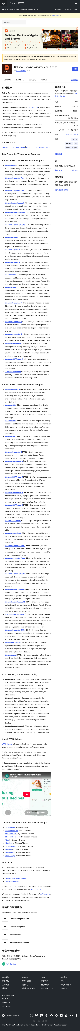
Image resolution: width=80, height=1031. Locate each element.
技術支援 (74, 80)
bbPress (6, 1002)
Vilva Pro (8, 843)
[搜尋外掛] (24, 22)
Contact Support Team (40, 147)
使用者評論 (20, 80)
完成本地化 (56, 15)
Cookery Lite (10, 852)
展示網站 (25, 977)
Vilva (7, 840)
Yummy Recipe (10, 846)
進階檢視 (58, 154)
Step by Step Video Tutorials (16, 878)
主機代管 (5, 985)
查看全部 (74, 170)
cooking (74, 139)
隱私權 (4, 988)
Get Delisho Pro (8, 147)
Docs (28, 147)
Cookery (8, 849)
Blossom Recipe (11, 834)
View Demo (20, 147)
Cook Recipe (10, 856)
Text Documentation (13, 881)
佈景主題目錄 (27, 981)
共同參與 (64, 977)
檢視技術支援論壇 (62, 190)
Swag (64, 988)
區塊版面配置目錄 (28, 988)
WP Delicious (21, 71)
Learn (43, 977)
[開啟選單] (76, 3)
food (75, 143)
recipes (68, 147)
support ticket (36, 889)
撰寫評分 (58, 170)
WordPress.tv (47, 988)
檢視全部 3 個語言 (72, 134)
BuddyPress (7, 1006)
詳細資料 (7, 80)
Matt (5, 999)
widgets (74, 147)
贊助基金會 (66, 985)
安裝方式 (32, 80)
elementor (69, 143)
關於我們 (5, 977)
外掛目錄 (25, 985)
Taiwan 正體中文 (13, 1016)
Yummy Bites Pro (11, 831)
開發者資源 (45, 985)
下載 (75, 69)
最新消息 (5, 981)
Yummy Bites (10, 827)
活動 (62, 981)
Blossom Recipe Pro (13, 837)
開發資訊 (44, 80)
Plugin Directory (7, 9)
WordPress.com (9, 995)
